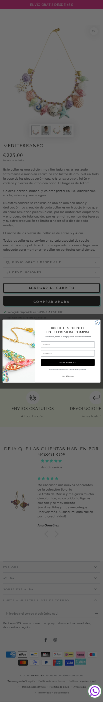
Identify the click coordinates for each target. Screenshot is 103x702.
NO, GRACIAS (68, 376)
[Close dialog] (97, 322)
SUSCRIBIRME (67, 362)
